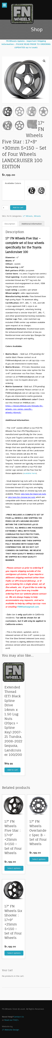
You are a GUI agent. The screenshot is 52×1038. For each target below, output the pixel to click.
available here (30, 473)
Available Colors (13, 183)
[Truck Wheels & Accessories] (22, 13)
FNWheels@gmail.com (15, 360)
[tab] (10, 224)
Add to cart (18, 207)
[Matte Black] (32, 191)
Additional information (32, 223)
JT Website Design (10, 1029)
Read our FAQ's (11, 1020)
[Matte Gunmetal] (41, 191)
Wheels (37, 216)
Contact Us (19, 1016)
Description (10, 223)
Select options (14, 868)
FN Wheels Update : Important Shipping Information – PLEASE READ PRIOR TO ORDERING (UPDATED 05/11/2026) (26, 44)
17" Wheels (28, 216)
